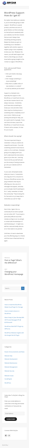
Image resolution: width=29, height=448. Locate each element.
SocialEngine (8, 379)
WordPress (8, 383)
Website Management (11, 367)
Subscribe (11, 419)
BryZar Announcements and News (14, 352)
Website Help (8, 356)
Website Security (9, 371)
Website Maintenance (11, 363)
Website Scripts (9, 376)
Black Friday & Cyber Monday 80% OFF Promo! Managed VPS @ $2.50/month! (14, 320)
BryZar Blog (5, 445)
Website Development (11, 359)
